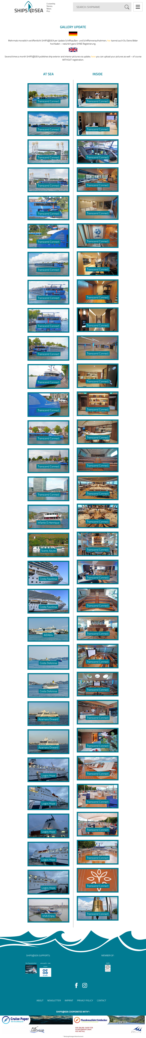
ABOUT (39, 1000)
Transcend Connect (48, 101)
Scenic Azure (48, 551)
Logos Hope (48, 775)
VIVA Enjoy (48, 916)
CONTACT (101, 1000)
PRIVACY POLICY (85, 1000)
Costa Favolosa (48, 579)
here (93, 56)
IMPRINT (69, 1000)
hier (109, 40)
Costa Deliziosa (48, 663)
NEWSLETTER (54, 1000)
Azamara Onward (48, 719)
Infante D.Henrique (48, 522)
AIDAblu (48, 635)
